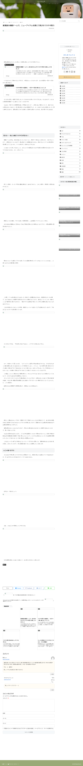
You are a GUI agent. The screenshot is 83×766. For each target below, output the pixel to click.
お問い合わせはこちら (70, 77)
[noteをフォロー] (72, 72)
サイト (4, 723)
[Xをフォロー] (64, 72)
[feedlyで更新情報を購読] (74, 72)
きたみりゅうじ (69, 55)
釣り (5, 564)
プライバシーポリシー (13, 764)
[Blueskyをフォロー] (67, 72)
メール (4, 718)
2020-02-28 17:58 (7, 679)
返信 (53, 674)
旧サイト (64, 67)
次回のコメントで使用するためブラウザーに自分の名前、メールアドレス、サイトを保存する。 (29, 728)
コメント (6, 698)
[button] (79, 21)
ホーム (5, 764)
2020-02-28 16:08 (6, 659)
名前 (4, 713)
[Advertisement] (29, 121)
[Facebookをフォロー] (69, 72)
